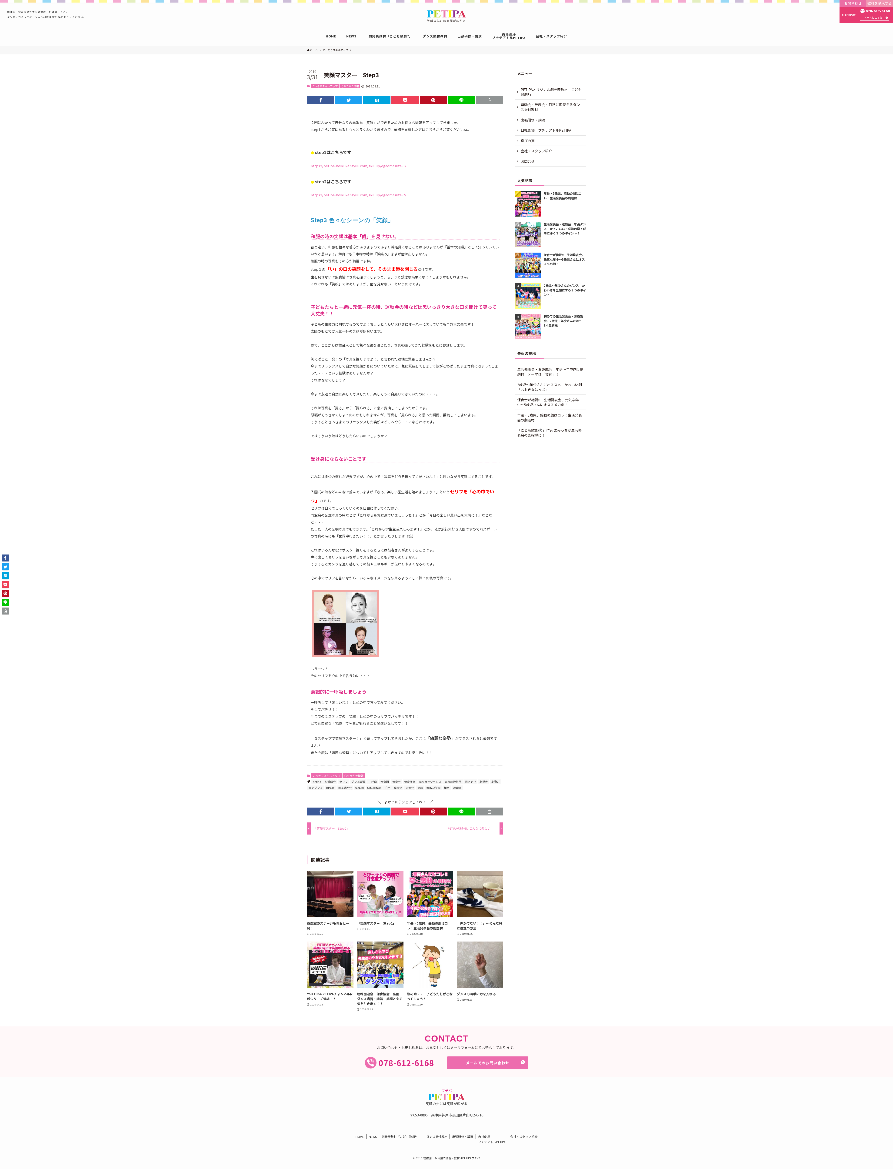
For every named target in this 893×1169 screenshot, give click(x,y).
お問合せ (528, 161)
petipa (317, 782)
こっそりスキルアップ (325, 86)
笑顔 (420, 788)
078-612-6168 (878, 11)
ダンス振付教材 (436, 1136)
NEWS (373, 1136)
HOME (360, 1136)
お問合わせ (853, 3)
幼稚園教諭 (374, 788)
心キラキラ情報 (350, 86)
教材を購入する (879, 3)
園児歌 (330, 788)
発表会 (398, 788)
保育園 (384, 782)
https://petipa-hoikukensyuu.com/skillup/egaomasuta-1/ (358, 165)
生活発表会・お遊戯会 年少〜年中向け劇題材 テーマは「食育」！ (550, 372)
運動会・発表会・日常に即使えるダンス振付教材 (550, 107)
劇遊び (495, 782)
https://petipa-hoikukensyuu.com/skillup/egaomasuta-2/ (358, 194)
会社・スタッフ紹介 (536, 150)
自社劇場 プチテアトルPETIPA (546, 130)
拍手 (387, 788)
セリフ (343, 782)
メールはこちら (873, 17)
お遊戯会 (330, 782)
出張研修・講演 (533, 119)
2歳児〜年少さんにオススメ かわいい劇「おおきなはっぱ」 (549, 387)
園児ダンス (316, 788)
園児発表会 (345, 788)
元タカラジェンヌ (430, 782)
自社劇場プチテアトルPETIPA (492, 1139)
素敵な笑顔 (433, 788)
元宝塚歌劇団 (453, 782)
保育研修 (409, 782)
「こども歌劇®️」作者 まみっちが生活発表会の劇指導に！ (549, 433)
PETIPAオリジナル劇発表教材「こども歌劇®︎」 (551, 92)
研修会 (410, 788)
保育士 (396, 782)
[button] (320, 100)
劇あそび (470, 782)
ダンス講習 (358, 782)
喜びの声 (528, 140)
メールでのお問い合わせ (487, 1062)
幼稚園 (359, 788)
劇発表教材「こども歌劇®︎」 (401, 1136)
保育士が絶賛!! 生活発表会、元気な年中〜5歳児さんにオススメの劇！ (548, 402)
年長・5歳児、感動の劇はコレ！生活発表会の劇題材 (549, 417)
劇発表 (484, 782)
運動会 (457, 788)
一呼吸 (373, 782)
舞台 (447, 788)
